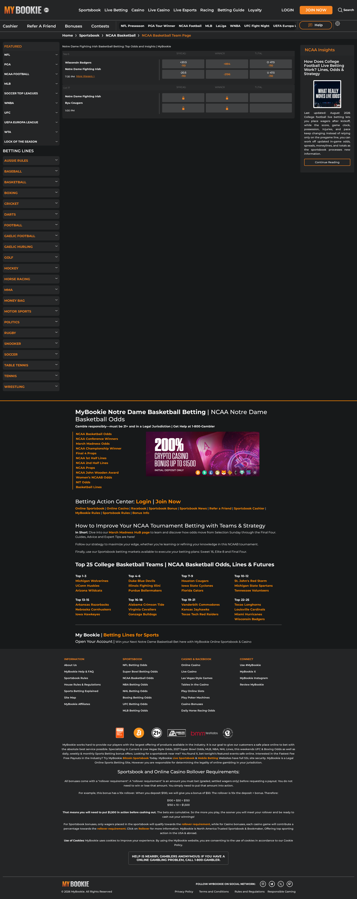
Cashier (10, 26)
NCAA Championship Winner (98, 448)
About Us (70, 665)
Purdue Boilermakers (145, 590)
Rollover (144, 828)
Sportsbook (90, 10)
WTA (7, 132)
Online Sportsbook (89, 508)
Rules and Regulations (250, 891)
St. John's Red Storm (250, 581)
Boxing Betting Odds (137, 697)
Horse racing (17, 279)
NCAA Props (85, 468)
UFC (7, 112)
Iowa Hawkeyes (87, 614)
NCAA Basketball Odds (94, 434)
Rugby (10, 333)
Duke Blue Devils (141, 581)
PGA (7, 64)
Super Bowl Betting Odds (140, 671)
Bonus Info (140, 513)
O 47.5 (271, 64)
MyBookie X (248, 671)
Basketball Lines (89, 487)
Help (318, 25)
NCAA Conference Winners (97, 439)
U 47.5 (271, 74)
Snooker (12, 344)
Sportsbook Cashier (249, 508)
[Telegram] (272, 883)
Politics (12, 322)
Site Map (70, 697)
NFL (7, 54)
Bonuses (73, 26)
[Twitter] (280, 884)
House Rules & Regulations (82, 684)
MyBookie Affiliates (77, 704)
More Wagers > (85, 76)
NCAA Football (190, 26)
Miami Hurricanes (248, 614)
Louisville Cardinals (249, 609)
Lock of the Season (20, 141)
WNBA (235, 26)
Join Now (316, 10)
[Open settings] (337, 23)
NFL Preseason (132, 26)
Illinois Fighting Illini (144, 585)
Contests (100, 26)
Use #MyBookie (250, 665)
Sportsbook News (193, 508)
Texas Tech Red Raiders (199, 614)
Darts (10, 214)
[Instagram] (263, 883)
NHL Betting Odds (135, 691)
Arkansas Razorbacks (92, 604)
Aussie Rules (16, 160)
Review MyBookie (252, 684)
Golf (8, 257)
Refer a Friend (220, 508)
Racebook (138, 508)
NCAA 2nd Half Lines (92, 463)
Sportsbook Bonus (163, 508)
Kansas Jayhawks (195, 609)
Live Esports (185, 10)
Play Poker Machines (195, 697)
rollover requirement (196, 824)
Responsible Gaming (282, 891)
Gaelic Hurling (18, 247)
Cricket (11, 204)
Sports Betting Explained (81, 691)
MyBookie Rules (87, 513)
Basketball (15, 182)
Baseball (13, 171)
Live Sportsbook (183, 758)
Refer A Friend (41, 26)
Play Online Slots (192, 691)
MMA (8, 290)
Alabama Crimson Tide (146, 604)
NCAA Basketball (121, 35)
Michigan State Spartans (253, 585)
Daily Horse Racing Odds (198, 710)
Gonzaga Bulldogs (142, 614)
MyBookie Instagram (254, 678)
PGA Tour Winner (161, 26)
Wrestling (14, 387)
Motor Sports (17, 311)
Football (13, 225)
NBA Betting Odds (135, 684)
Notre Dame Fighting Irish (83, 69)
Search (348, 10)
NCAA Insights (320, 49)
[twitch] (289, 883)
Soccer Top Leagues (21, 93)
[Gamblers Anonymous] (177, 731)
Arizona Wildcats (88, 590)
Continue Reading (327, 162)
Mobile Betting (208, 758)
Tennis (10, 376)
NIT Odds (83, 482)
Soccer (11, 354)
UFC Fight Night (256, 26)
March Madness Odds (93, 443)
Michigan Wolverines (91, 581)
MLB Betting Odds (135, 710)
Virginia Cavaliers (142, 609)
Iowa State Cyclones (197, 585)
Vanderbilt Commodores (200, 604)
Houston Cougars (195, 581)
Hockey (11, 268)
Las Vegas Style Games (196, 678)
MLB (208, 26)
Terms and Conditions (214, 891)
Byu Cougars (74, 103)
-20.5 (183, 74)
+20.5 (183, 64)
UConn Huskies (87, 585)
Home (67, 35)
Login (288, 10)
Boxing (11, 193)
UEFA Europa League (289, 26)
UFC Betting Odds (135, 704)
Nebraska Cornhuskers (93, 609)
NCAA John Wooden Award (97, 472)
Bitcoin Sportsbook (136, 758)
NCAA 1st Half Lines (91, 458)
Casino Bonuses (192, 704)
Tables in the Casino (195, 684)
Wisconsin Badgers (78, 62)
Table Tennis (16, 365)
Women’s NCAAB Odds (94, 477)
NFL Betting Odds (135, 665)
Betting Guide (231, 10)
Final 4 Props (86, 453)
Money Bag (14, 300)
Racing (207, 10)
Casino (137, 10)
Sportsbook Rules (116, 513)
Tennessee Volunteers (251, 590)
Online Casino (118, 508)
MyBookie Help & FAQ (79, 671)
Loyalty (255, 10)
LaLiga (221, 26)
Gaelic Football (19, 236)
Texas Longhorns (247, 604)
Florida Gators (192, 590)
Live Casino (159, 10)
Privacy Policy (184, 891)
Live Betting (116, 10)
